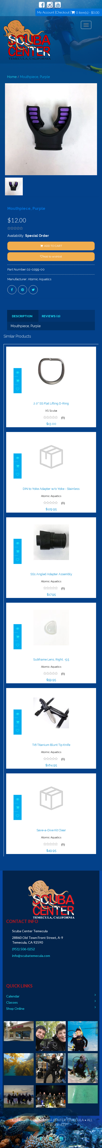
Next (96, 146)
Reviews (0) (51, 316)
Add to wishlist (52, 256)
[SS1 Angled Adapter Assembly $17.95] (51, 520)
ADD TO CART (52, 246)
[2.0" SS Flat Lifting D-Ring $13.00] (51, 350)
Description (22, 316)
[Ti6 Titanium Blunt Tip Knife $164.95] (51, 691)
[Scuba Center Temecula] (27, 40)
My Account (45, 12)
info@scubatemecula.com (31, 956)
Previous (7, 146)
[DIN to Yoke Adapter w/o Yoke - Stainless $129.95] (51, 435)
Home (12, 77)
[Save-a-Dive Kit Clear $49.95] (51, 776)
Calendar (12, 996)
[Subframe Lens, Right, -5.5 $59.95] (51, 606)
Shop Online (15, 1008)
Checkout (63, 12)
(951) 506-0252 (23, 949)
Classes (12, 1002)
